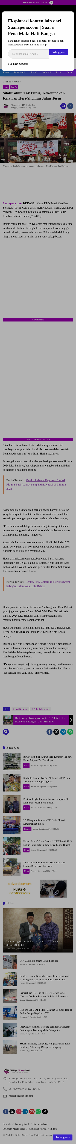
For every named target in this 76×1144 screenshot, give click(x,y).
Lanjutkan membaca (18, 64)
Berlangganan (58, 52)
